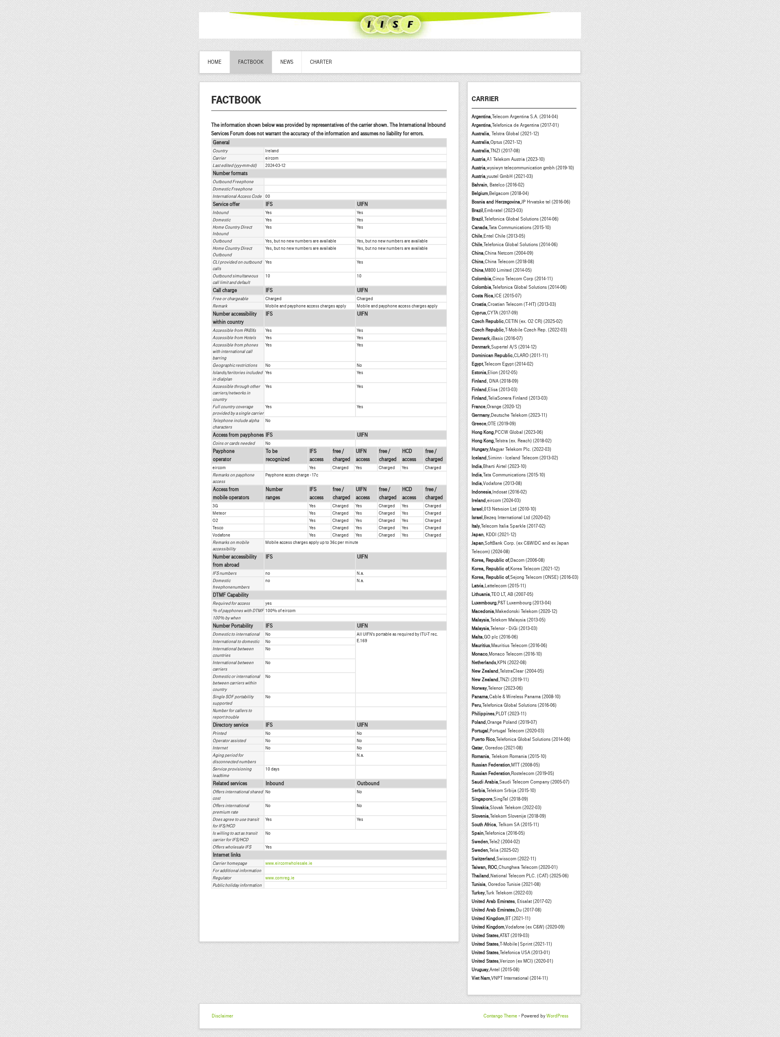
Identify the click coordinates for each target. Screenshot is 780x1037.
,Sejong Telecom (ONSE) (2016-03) (525, 577)
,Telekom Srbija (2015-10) (504, 790)
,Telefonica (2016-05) (498, 833)
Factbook (251, 62)
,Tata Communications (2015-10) (511, 227)
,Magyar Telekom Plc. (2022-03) (511, 449)
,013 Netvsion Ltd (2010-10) (504, 509)
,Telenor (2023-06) (497, 688)
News (286, 62)
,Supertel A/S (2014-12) (504, 347)
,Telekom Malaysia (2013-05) (509, 620)
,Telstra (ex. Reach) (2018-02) (512, 440)
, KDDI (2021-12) (494, 534)
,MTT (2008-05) (506, 765)
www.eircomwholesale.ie (288, 863)
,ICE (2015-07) (497, 295)
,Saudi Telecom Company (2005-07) (521, 782)
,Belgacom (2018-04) (500, 193)
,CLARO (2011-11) (510, 355)
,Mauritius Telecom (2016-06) (509, 645)
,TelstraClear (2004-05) (508, 671)
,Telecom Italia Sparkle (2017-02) (509, 526)
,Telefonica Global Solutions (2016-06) (514, 705)
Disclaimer (222, 1016)
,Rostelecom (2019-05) (513, 773)
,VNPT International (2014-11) (510, 978)
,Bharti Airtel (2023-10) (499, 466)
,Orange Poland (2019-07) (504, 722)
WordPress (557, 1016)
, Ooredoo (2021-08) (497, 748)
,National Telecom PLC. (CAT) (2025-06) (520, 875)
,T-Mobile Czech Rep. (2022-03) (519, 330)
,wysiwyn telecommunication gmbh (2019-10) (523, 168)
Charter (321, 62)
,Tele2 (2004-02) (496, 841)
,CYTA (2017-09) (495, 313)
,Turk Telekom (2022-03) (502, 893)
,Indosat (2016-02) (499, 492)
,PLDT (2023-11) (499, 713)
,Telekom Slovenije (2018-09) (509, 816)
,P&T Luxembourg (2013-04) (511, 603)
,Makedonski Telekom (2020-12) (514, 611)
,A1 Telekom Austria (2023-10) (508, 159)
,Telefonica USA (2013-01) (511, 952)
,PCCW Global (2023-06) (507, 432)
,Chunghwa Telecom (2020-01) (515, 867)
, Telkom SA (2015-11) (505, 824)
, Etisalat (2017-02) (512, 901)
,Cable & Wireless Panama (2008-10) (516, 696)
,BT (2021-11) (501, 918)
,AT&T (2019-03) (500, 935)
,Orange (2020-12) (496, 406)
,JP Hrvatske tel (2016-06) (521, 202)
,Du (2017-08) (507, 910)
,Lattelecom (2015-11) (499, 585)
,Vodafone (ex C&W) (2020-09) (518, 927)
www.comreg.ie (280, 878)
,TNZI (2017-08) (496, 150)
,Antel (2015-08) (496, 969)
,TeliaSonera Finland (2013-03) (510, 398)
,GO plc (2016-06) (495, 637)
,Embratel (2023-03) (497, 210)
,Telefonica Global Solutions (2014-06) (515, 219)
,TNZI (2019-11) (500, 679)
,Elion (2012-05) (495, 372)
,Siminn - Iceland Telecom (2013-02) (515, 458)
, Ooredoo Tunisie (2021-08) (506, 884)
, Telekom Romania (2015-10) (509, 756)
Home (214, 62)
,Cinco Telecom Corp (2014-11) (512, 278)
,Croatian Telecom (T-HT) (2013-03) (514, 304)
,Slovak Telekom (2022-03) (507, 807)
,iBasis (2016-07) (497, 338)
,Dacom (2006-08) (508, 560)
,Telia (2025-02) (495, 850)
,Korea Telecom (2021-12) (516, 568)
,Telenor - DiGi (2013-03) (504, 628)
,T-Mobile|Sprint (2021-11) (512, 944)
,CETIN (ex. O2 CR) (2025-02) (517, 321)
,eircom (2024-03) (496, 500)
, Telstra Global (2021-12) (505, 133)
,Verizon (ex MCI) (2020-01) (512, 961)
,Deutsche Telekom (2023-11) (509, 415)
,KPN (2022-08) (499, 662)
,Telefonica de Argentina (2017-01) (515, 125)
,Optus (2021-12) (497, 142)
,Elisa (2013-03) (495, 389)
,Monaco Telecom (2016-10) (507, 654)
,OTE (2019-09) (494, 423)
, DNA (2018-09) (495, 381)
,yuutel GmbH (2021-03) (502, 176)
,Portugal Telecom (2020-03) (508, 730)
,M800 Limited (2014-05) (502, 270)
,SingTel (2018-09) (500, 799)
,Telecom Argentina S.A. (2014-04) (515, 116)
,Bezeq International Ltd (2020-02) (511, 517)
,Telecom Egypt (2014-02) (502, 364)
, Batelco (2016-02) (498, 185)
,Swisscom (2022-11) (504, 858)
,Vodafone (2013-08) (497, 483)
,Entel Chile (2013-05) (498, 236)
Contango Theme (500, 1016)
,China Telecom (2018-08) (503, 261)
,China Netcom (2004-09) (502, 253)
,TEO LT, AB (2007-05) (502, 594)
